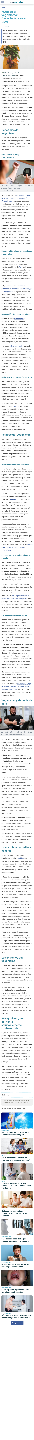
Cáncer (3, 1181)
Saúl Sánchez (19, 75)
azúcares (16, 406)
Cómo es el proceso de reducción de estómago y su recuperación (16, 1316)
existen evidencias (16, 346)
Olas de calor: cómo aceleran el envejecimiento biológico (15, 1133)
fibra (20, 267)
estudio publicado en (16, 289)
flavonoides (19, 318)
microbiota (20, 858)
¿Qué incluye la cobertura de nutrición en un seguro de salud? (15, 1159)
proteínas (12, 499)
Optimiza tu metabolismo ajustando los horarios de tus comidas (14, 1213)
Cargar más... (17, 1323)
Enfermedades (6, 1237)
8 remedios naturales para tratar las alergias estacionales (15, 1265)
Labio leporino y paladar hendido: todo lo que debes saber (16, 1291)
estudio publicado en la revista (16, 198)
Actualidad (5, 1130)
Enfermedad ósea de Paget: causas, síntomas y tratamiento (15, 1240)
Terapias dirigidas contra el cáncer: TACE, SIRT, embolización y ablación (16, 1185)
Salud (3, 7)
